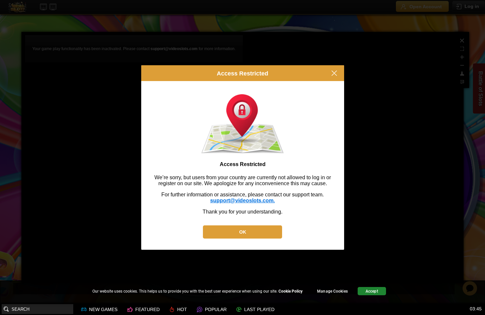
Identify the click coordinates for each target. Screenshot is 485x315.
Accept (372, 291)
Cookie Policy (290, 291)
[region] (242, 292)
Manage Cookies (332, 291)
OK (242, 232)
